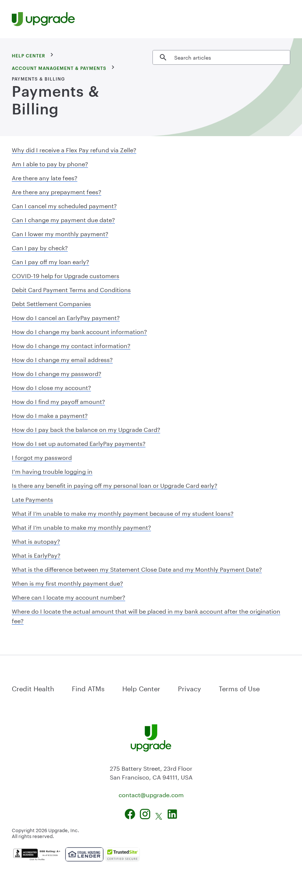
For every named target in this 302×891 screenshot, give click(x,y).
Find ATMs (88, 687)
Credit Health (33, 687)
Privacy (189, 687)
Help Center (141, 687)
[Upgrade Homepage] (43, 19)
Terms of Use (239, 687)
